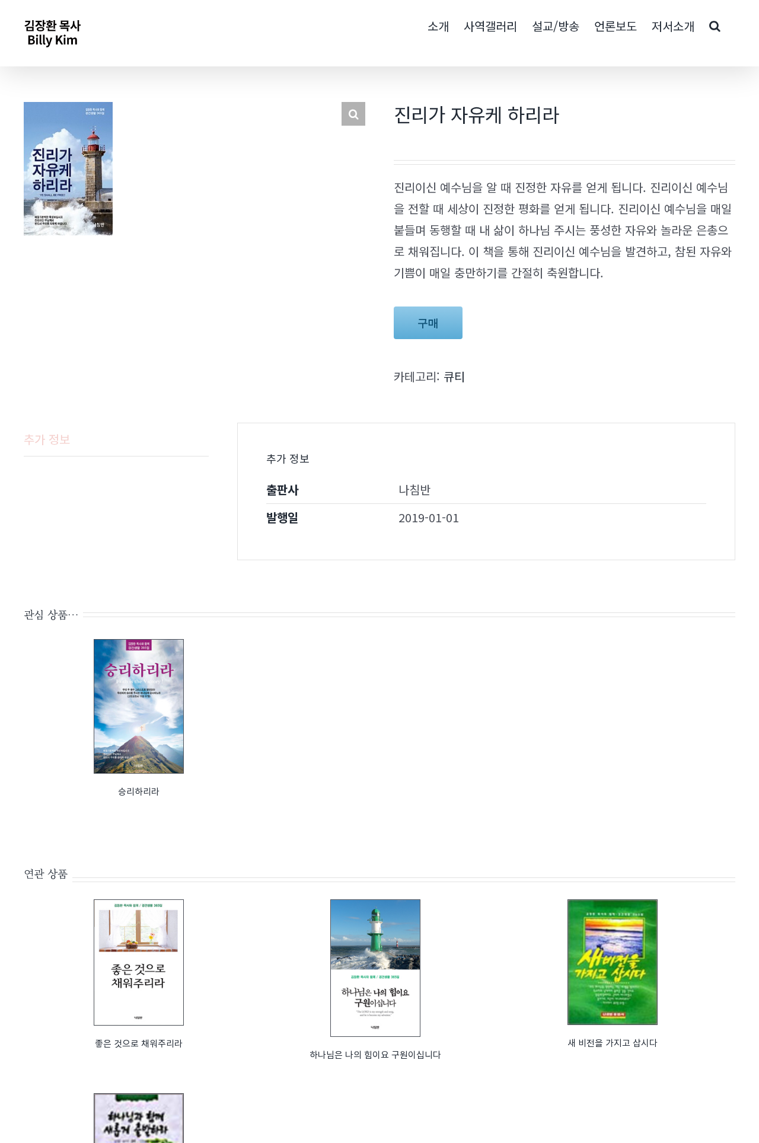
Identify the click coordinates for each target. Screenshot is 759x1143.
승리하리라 (139, 791)
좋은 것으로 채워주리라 (139, 1043)
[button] (353, 114)
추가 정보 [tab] (47, 439)
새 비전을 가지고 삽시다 (612, 1042)
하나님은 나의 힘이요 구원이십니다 (375, 1054)
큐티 (454, 376)
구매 (428, 322)
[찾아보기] (714, 25)
